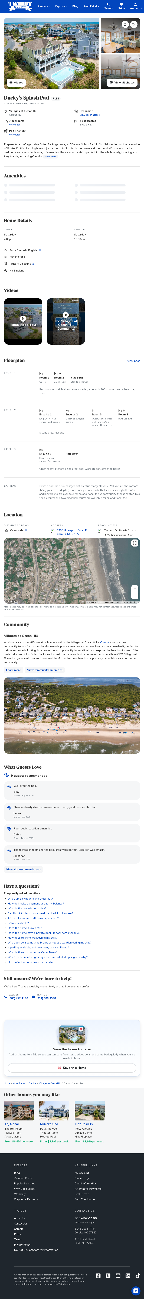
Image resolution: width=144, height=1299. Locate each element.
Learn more (13, 670)
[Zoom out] (134, 595)
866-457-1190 (86, 1218)
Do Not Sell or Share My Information (36, 1250)
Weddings (20, 1194)
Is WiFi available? (18, 923)
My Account (82, 1173)
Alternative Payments (88, 1189)
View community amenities (45, 670)
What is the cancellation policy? (27, 908)
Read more (50, 156)
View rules (15, 134)
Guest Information (86, 1183)
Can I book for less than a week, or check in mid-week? (40, 913)
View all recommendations (23, 869)
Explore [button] (60, 6)
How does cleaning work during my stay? (32, 937)
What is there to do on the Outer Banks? (33, 952)
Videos (18, 82)
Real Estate (91, 6)
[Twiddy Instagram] (129, 1277)
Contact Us (20, 1223)
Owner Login (82, 1178)
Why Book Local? (24, 1189)
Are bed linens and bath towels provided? (33, 918)
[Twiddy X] (109, 1277)
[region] (72, 571)
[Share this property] (125, 24)
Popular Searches (24, 1183)
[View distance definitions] (26, 530)
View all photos (124, 82)
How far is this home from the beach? (30, 962)
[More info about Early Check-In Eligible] (40, 250)
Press (17, 1234)
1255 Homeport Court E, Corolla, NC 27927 (25, 103)
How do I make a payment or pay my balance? (36, 903)
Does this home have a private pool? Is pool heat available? (44, 933)
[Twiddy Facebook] (99, 1277)
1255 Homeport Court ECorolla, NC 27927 (72, 532)
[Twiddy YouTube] (119, 1277)
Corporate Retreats (26, 1199)
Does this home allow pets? (25, 928)
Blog (75, 6)
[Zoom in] (134, 588)
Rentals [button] (43, 6)
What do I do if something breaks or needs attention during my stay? (49, 942)
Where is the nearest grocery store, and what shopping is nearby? (48, 957)
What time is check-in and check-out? (30, 898)
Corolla (104, 642)
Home (7, 1083)
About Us (19, 1218)
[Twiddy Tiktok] (138, 1277)
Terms (136, 602)
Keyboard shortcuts (95, 602)
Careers (18, 1229)
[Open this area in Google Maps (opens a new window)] (11, 601)
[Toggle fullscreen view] (134, 543)
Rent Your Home (85, 1199)
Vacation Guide (23, 1178)
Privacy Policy (22, 1244)
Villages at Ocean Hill (50, 1083)
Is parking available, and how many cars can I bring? (38, 947)
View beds (15, 124)
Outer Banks (19, 1083)
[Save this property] (133, 24)
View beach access (90, 115)
